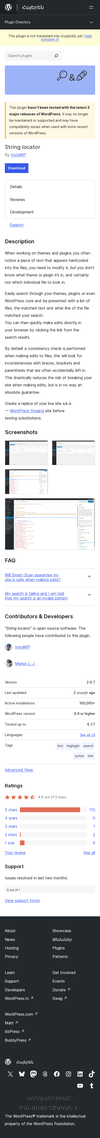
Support (17, 224)
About (10, 930)
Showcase (61, 930)
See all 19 (87, 735)
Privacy (11, 956)
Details (16, 186)
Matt (11, 1022)
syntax (79, 756)
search (88, 746)
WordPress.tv (19, 998)
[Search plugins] (56, 56)
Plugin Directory (18, 22)
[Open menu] (92, 7)
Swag (59, 998)
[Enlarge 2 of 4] (88, 447)
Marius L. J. (25, 663)
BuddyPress (18, 1040)
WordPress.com (21, 1014)
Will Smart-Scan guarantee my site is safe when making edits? (33, 577)
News (10, 939)
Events (58, 981)
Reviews (17, 199)
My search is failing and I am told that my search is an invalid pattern (36, 596)
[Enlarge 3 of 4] (41, 475)
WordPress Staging (27, 410)
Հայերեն (24, 1062)
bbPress (15, 1031)
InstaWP (18, 154)
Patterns (60, 956)
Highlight (73, 746)
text (90, 756)
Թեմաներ (62, 939)
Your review (15, 852)
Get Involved (64, 972)
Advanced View (19, 769)
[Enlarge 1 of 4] (41, 447)
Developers (15, 989)
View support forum (22, 900)
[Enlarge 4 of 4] (88, 504)
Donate (61, 989)
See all (89, 852)
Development (22, 211)
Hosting (12, 948)
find (60, 746)
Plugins (58, 948)
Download (16, 168)
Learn (10, 972)
